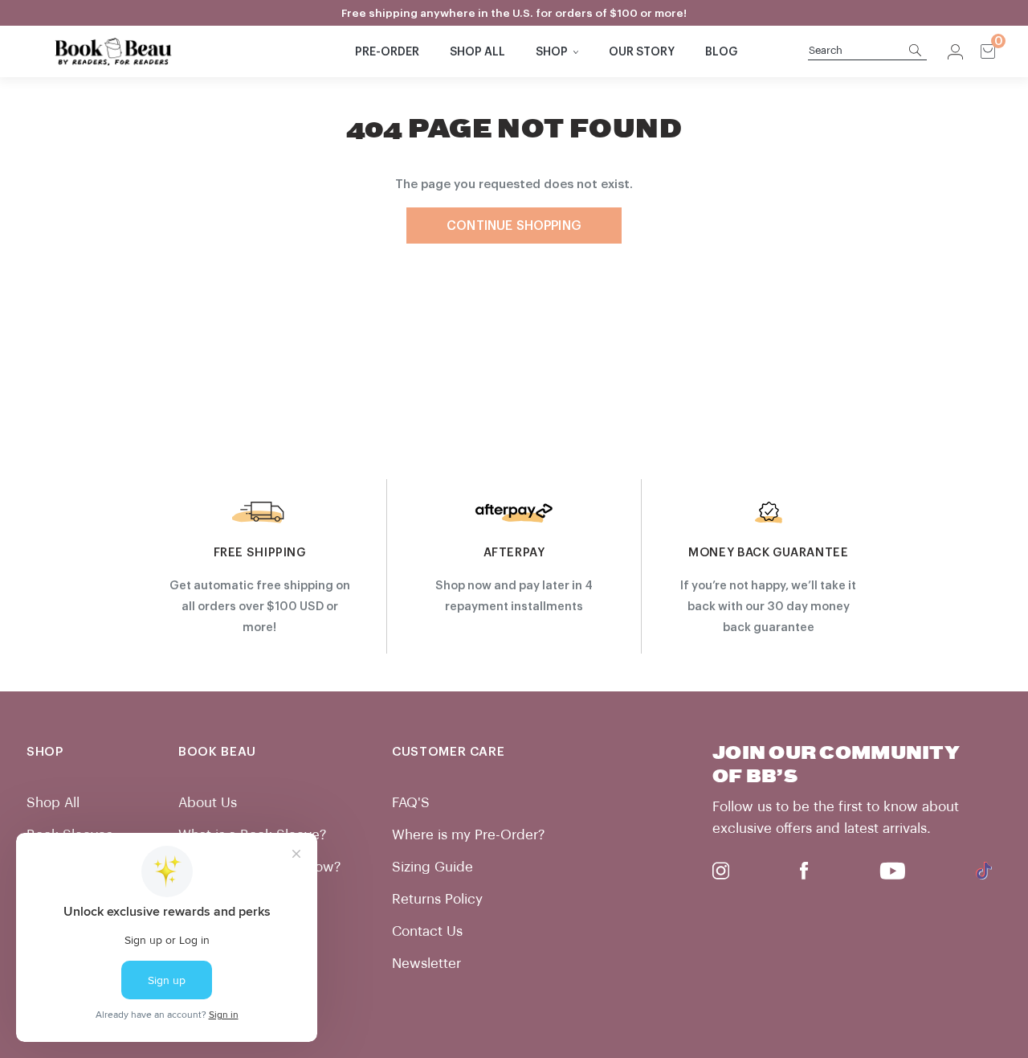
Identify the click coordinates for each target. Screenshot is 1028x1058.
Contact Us (427, 931)
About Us (207, 803)
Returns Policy (437, 899)
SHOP (552, 52)
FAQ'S (411, 803)
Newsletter (426, 963)
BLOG (721, 52)
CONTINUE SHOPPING (514, 225)
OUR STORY (642, 52)
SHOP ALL (477, 52)
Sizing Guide (432, 867)
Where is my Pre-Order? (468, 835)
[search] (858, 51)
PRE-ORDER (387, 52)
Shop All (53, 803)
